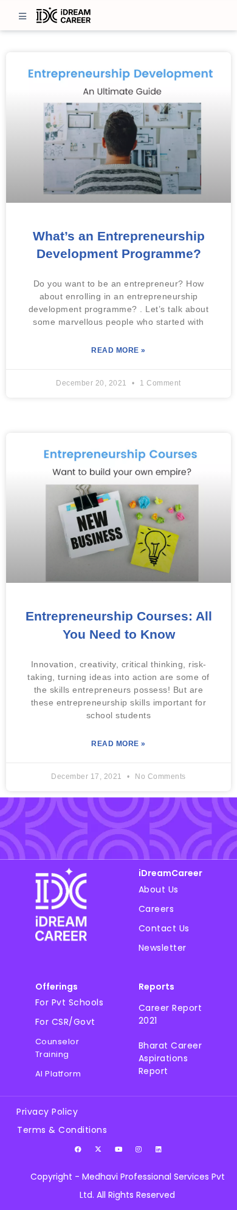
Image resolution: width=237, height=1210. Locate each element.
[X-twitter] (98, 1149)
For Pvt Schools (69, 1002)
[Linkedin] (158, 1149)
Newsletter (163, 948)
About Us (159, 889)
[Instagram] (138, 1149)
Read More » (118, 350)
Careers (156, 909)
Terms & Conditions (62, 1130)
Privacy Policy (47, 1112)
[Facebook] (78, 1149)
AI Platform (58, 1073)
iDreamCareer (170, 873)
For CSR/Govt (65, 1022)
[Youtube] (118, 1149)
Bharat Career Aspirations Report (170, 1058)
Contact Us (164, 928)
